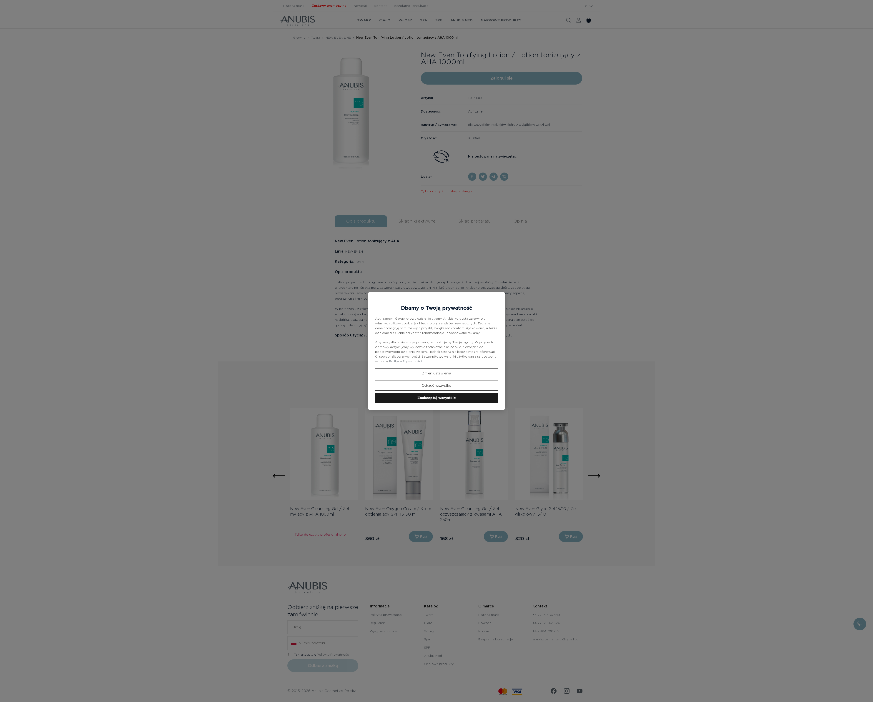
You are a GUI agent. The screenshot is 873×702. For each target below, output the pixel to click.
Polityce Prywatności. (405, 361)
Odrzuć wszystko (436, 386)
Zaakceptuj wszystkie (436, 398)
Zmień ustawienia (436, 373)
